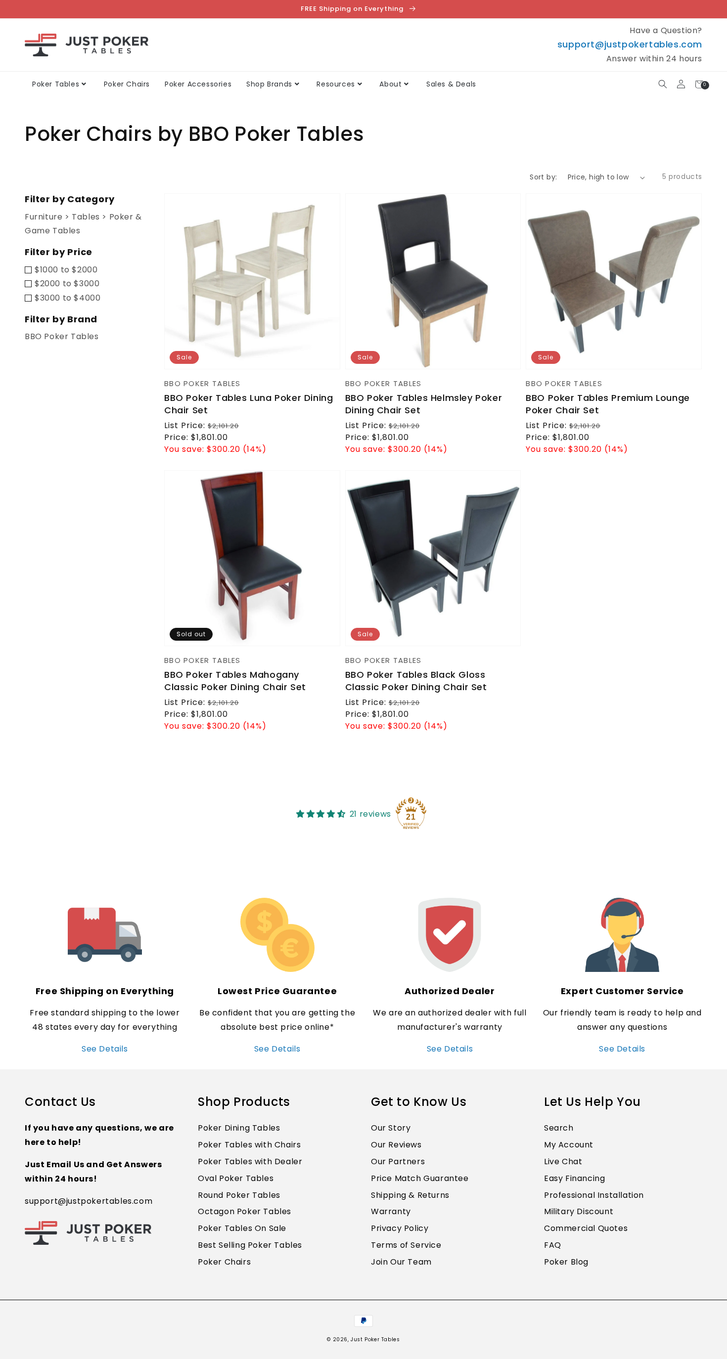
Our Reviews (396, 1144)
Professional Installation (594, 1195)
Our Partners (398, 1161)
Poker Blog (566, 1262)
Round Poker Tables (239, 1195)
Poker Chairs (224, 1262)
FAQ (552, 1245)
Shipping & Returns (410, 1195)
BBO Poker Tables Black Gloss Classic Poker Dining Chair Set (416, 680)
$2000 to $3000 (67, 283)
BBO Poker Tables (62, 336)
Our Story (390, 1128)
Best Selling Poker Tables (250, 1245)
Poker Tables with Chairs (249, 1144)
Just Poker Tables (375, 1339)
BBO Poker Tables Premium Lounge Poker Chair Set (608, 404)
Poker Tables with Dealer (250, 1161)
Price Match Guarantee (420, 1178)
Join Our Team (401, 1262)
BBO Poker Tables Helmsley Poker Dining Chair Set (423, 404)
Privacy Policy (399, 1228)
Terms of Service (406, 1245)
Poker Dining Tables (239, 1128)
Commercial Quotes (586, 1228)
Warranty (391, 1211)
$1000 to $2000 (66, 269)
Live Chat (563, 1161)
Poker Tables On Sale (242, 1228)
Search (559, 1128)
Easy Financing (574, 1178)
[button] (662, 84)
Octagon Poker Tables (244, 1211)
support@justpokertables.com (629, 44)
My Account (568, 1144)
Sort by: (543, 177)
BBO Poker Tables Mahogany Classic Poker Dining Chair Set (235, 680)
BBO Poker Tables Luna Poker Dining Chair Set (248, 404)
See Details (105, 1048)
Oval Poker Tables (235, 1178)
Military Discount (578, 1211)
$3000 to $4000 (67, 298)
